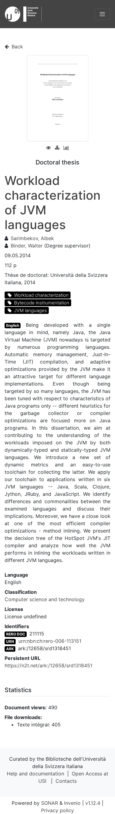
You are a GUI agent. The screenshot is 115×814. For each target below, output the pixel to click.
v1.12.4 (92, 803)
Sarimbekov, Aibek (32, 238)
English (12, 325)
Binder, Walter (27, 246)
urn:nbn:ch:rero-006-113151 (49, 641)
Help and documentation (35, 774)
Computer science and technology (45, 599)
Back (16, 46)
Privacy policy (57, 810)
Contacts (66, 781)
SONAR (49, 803)
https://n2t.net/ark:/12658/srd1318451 (48, 665)
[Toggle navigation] (102, 14)
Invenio (72, 803)
